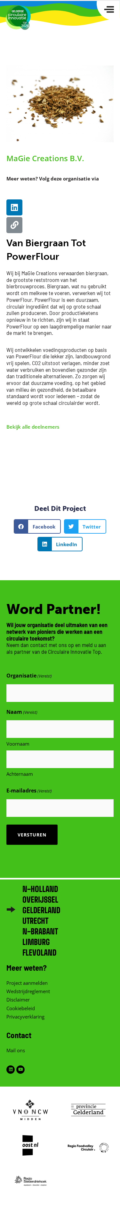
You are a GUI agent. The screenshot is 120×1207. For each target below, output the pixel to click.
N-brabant (40, 931)
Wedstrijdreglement (28, 991)
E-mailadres (29, 790)
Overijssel (40, 899)
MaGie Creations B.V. (45, 158)
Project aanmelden (27, 983)
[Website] (14, 225)
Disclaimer (18, 999)
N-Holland (40, 889)
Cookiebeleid (20, 1008)
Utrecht (35, 920)
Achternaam (19, 774)
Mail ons (15, 1050)
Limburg (36, 942)
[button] (37, 526)
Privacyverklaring (25, 1016)
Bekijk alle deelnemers (32, 427)
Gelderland (41, 910)
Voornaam (17, 743)
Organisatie (29, 675)
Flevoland (39, 952)
